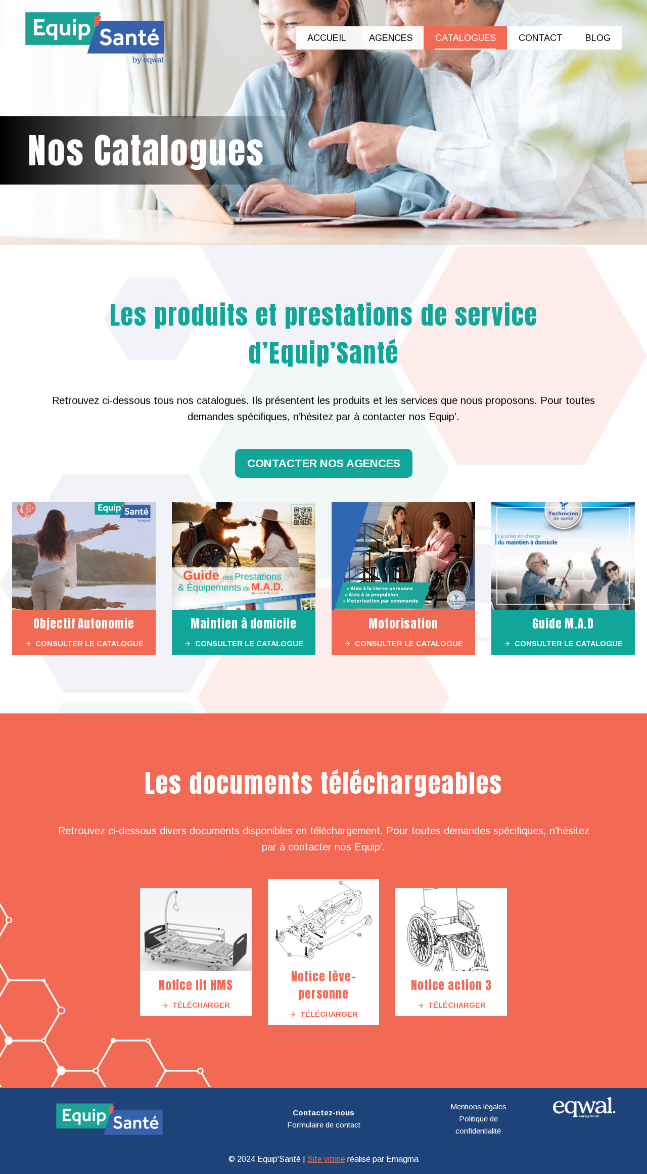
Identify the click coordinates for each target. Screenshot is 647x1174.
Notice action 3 (451, 985)
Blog (598, 38)
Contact (541, 38)
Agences (390, 38)
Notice (177, 985)
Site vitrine (326, 1159)
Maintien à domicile (243, 624)
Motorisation (403, 624)
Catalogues (465, 38)
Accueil (326, 38)
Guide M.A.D (563, 624)
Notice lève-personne (323, 985)
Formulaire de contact (323, 1124)
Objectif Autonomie (83, 624)
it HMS (216, 985)
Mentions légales (478, 1106)
